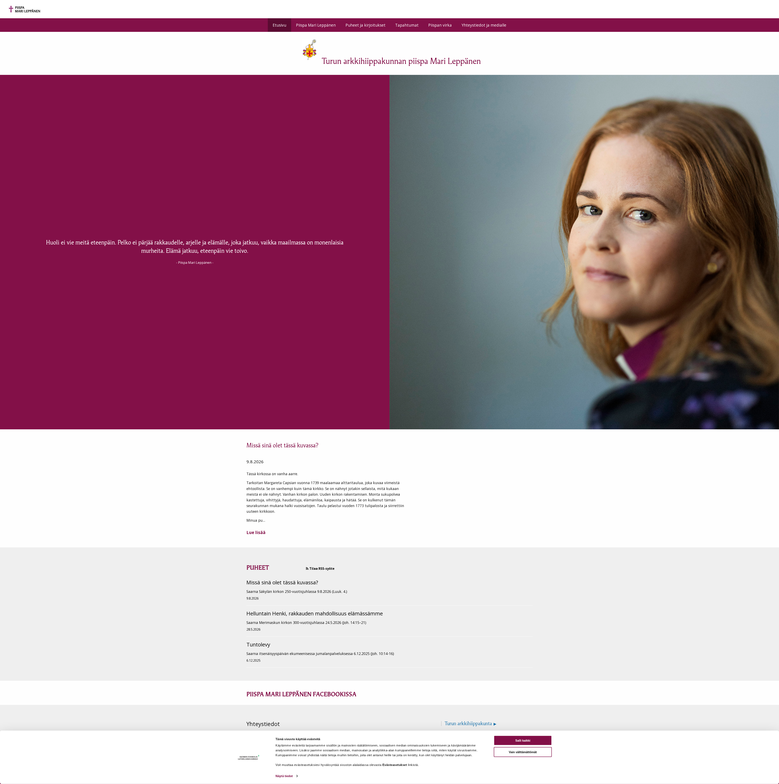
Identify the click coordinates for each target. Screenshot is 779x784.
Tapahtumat (407, 25)
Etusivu (279, 25)
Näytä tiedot (284, 776)
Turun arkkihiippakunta (468, 723)
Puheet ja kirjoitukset (365, 25)
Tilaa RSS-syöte (322, 568)
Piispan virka (440, 25)
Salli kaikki (522, 740)
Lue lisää (256, 532)
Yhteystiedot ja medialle (484, 25)
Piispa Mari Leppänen (316, 25)
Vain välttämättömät (523, 752)
